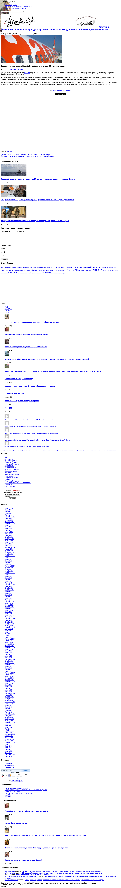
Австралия (5, 267)
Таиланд (96, 269)
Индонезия (85, 267)
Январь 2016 (9, 695)
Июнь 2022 (8, 578)
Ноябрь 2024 (9, 539)
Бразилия (24, 267)
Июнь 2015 (8, 707)
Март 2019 (8, 637)
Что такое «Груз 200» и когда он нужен (22, 401)
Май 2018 (8, 654)
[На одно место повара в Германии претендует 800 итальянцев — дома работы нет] (13, 196)
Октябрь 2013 (9, 741)
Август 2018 (9, 649)
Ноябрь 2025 (9, 520)
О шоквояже (9, 765)
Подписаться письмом (13, 500)
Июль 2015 (8, 705)
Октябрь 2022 (9, 571)
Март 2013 (8, 753)
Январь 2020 (9, 620)
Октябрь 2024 (9, 540)
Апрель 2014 (9, 731)
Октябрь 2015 (9, 700)
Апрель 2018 (9, 656)
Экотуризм (8, 484)
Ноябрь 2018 (9, 644)
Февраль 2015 (10, 714)
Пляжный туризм (11, 471)
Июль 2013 (8, 746)
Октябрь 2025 (9, 522)
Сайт (2, 255)
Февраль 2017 (10, 673)
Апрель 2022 (9, 581)
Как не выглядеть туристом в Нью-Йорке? (23, 860)
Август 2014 (9, 724)
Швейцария (31, 273)
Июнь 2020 (8, 613)
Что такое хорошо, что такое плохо (18, 483)
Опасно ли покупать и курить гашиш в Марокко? (26, 347)
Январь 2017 (9, 675)
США (77, 270)
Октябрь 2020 (9, 607)
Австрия (12, 267)
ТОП (6, 307)
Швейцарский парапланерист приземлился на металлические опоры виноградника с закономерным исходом (53, 371)
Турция (109, 270)
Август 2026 (9, 508)
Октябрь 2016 (9, 680)
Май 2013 (8, 749)
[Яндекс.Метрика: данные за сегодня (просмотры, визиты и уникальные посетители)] (16, 781)
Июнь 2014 (8, 727)
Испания (9, 151)
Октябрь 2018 (9, 646)
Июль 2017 (8, 666)
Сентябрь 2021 (10, 591)
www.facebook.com (11, 880)
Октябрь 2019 (9, 625)
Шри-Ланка (38, 273)
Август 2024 (9, 542)
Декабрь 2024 (9, 537)
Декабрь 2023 (9, 551)
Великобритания (34, 267)
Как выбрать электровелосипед (19, 379)
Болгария (18, 267)
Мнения (7, 310)
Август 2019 (9, 629)
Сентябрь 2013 (10, 742)
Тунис (104, 270)
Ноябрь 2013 (9, 739)
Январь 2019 (9, 641)
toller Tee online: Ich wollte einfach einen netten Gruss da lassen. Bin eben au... (31, 426)
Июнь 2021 (8, 595)
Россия (71, 270)
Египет (63, 267)
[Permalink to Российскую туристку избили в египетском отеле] (7, 331)
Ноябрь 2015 (9, 698)
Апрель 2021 (9, 598)
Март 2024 (8, 545)
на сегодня (7, 778)
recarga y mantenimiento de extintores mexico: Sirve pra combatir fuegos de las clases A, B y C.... (37, 440)
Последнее (8, 309)
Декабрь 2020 (9, 603)
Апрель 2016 (9, 690)
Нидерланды (42, 270)
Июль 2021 (8, 593)
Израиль (69, 267)
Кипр (10, 270)
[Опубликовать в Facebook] (60, 91)
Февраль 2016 (10, 693)
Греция (57, 267)
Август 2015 (9, 703)
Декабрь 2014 (9, 717)
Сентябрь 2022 (10, 573)
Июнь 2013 (8, 748)
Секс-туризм (9, 476)
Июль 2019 (8, 630)
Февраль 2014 (10, 734)
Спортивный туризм (12, 477)
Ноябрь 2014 (9, 719)
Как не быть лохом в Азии (16, 823)
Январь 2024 (9, 549)
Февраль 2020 (10, 618)
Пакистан (63, 270)
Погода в (15, 772)
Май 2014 (8, 729)
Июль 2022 (8, 576)
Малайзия (20, 270)
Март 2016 (8, 691)
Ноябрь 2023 (9, 552)
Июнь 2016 (8, 686)
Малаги (27, 73)
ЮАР (52, 273)
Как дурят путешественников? (15, 8)
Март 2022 (8, 583)
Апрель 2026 (9, 513)
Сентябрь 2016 (10, 681)
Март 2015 (8, 712)
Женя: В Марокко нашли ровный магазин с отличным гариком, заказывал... (32, 433)
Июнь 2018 (8, 652)
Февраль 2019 (10, 639)
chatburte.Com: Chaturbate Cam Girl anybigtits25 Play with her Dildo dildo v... (31, 420)
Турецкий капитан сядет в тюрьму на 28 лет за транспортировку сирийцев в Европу (38, 179)
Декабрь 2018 (9, 642)
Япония (56, 273)
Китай (14, 270)
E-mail (3, 252)
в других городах (22, 778)
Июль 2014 (8, 725)
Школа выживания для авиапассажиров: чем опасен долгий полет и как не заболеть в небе (45, 835)
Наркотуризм (9, 466)
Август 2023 (9, 557)
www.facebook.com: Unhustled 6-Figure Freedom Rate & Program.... (27, 447)
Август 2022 (9, 574)
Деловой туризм (11, 461)
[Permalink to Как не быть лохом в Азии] (7, 819)
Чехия (25, 273)
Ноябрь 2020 (9, 605)
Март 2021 (8, 600)
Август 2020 (9, 610)
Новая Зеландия (50, 270)
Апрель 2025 (9, 532)
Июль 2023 (8, 559)
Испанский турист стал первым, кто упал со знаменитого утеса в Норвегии (28, 156)
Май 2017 (8, 669)
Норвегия (58, 270)
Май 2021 (8, 596)
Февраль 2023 (10, 566)
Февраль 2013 (10, 754)
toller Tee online (10, 873)
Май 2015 (8, 708)
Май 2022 (8, 579)
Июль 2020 (8, 612)
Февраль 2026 (10, 517)
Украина (115, 270)
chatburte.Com (10, 871)
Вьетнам (43, 267)
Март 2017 (8, 671)
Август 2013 (9, 744)
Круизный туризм (11, 462)
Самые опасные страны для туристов (18, 6)
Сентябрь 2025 (10, 523)
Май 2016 (8, 688)
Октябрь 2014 (9, 720)
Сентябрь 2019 (10, 627)
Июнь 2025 (8, 528)
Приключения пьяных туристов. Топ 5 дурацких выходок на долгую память (38, 848)
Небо (31, 270)
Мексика (26, 270)
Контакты (8, 763)
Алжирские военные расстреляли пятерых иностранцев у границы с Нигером (35, 221)
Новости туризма (11, 5)
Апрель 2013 (9, 751)
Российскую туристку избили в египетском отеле (26, 335)
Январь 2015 (9, 715)
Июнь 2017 (8, 668)
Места (7, 312)
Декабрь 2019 (9, 622)
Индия (76, 267)
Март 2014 (8, 732)
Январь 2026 (9, 518)
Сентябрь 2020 (10, 608)
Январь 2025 (9, 535)
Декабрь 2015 (9, 697)
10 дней (16, 778)
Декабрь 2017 (9, 661)
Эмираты (46, 273)
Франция (12, 273)
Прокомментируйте (16, 69)
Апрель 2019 (9, 635)
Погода (3, 770)
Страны (7, 479)
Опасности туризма (12, 469)
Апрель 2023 (9, 564)
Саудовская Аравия (85, 270)
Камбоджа (114, 267)
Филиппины (4, 273)
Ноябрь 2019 (9, 624)
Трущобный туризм (12, 481)
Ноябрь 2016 (9, 678)
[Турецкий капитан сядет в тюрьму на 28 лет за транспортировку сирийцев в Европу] (13, 175)
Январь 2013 (9, 756)
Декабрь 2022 (9, 568)
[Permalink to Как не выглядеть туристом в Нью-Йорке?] (7, 856)
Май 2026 (8, 511)
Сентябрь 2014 (10, 722)
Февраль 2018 (10, 659)
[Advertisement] (57, 109)
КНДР (108, 267)
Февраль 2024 (10, 547)
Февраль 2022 (10, 584)
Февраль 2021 (10, 601)
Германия (50, 267)
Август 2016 (9, 683)
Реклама (8, 472)
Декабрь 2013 (9, 737)
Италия (102, 267)
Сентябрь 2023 (10, 556)
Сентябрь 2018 (10, 647)
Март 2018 (8, 658)
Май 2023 (8, 562)
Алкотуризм (9, 459)
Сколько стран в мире (14, 393)
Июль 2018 (8, 651)
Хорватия (21, 273)
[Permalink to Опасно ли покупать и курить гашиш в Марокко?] (7, 343)
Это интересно (10, 486)
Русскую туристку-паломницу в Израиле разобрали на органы (32, 322)
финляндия (62, 273)
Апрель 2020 (9, 615)
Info (6, 457)
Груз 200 (8, 408)
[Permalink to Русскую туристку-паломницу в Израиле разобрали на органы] (7, 318)
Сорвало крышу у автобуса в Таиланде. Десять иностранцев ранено (25, 154)
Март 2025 (8, 534)
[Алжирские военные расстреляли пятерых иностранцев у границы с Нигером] (13, 217)
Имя (2, 248)
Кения (6, 270)
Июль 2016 (8, 685)
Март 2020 (8, 617)
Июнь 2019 (8, 632)
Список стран (9, 767)
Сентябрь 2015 (10, 702)
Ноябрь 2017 (9, 663)
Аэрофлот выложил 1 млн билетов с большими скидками (30, 386)
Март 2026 (8, 515)
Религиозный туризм (12, 474)
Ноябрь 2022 (9, 569)
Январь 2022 (9, 586)
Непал (36, 270)
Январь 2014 (9, 736)
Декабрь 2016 (9, 676)
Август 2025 (9, 525)
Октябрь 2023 (9, 554)
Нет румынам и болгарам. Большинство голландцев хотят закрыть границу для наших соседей (47, 359)
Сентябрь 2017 (10, 664)
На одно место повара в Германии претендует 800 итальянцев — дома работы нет (37, 200)
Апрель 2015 (9, 710)
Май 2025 (8, 530)
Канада (2, 270)
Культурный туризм (12, 464)
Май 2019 (8, 634)
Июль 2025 (8, 527)
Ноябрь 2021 (9, 590)
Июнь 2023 (8, 561)
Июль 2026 (8, 510)
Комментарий (6, 245)
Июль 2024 (8, 544)
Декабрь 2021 (9, 588)
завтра (12, 778)
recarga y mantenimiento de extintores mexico (20, 876)
